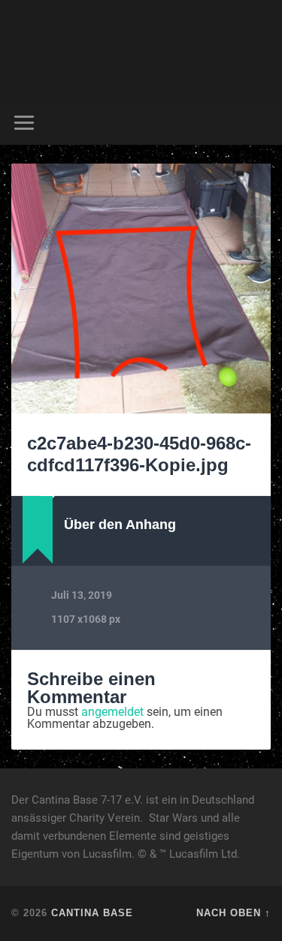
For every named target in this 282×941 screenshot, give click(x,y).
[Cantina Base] (141, 50)
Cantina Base (92, 912)
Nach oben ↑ (233, 912)
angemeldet (112, 712)
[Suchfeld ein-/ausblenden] (259, 123)
